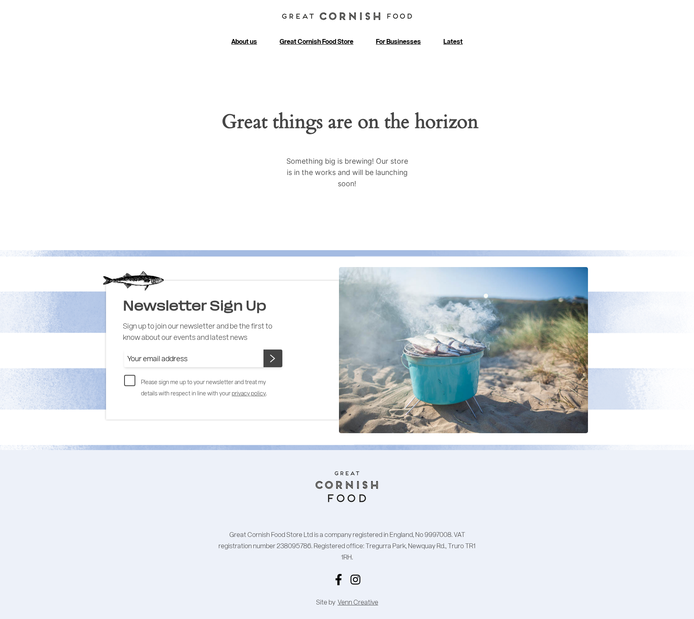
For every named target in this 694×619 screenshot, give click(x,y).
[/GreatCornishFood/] (338, 579)
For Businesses (398, 41)
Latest (453, 41)
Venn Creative (358, 602)
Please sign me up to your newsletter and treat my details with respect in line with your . (204, 387)
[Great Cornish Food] (347, 16)
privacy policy (249, 393)
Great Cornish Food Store (316, 41)
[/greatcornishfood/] (355, 579)
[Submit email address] (272, 358)
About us (244, 41)
